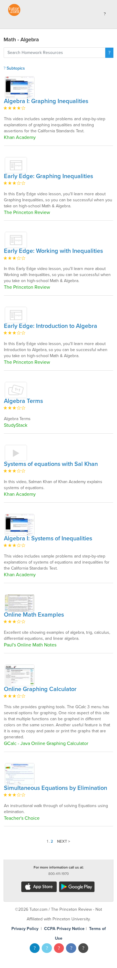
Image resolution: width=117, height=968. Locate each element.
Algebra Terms (23, 401)
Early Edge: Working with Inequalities (53, 251)
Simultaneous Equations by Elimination (55, 788)
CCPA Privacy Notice (64, 928)
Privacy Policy (24, 928)
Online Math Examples (34, 614)
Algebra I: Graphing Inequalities (46, 101)
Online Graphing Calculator (40, 689)
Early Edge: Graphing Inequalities (48, 176)
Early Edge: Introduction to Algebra (50, 326)
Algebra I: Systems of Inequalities (48, 538)
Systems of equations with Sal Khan (51, 464)
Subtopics (15, 68)
